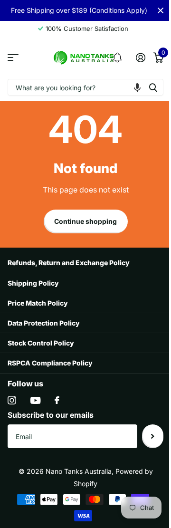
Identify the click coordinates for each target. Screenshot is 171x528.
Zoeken (152, 87)
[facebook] (57, 400)
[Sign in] (140, 57)
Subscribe (152, 436)
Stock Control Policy (41, 343)
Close (160, 10)
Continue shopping (85, 221)
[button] (137, 87)
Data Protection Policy (44, 323)
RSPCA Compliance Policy (50, 363)
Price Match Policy (38, 303)
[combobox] (85, 87)
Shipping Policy (33, 283)
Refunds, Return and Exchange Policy (69, 263)
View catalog (13, 58)
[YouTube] (35, 400)
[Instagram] (12, 400)
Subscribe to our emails (51, 415)
